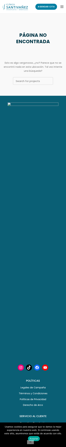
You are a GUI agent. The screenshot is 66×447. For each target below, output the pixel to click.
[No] (30, 442)
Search (48, 81)
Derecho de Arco (33, 405)
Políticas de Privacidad (33, 399)
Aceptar (34, 438)
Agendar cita (46, 6)
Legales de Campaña (33, 387)
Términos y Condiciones (33, 393)
